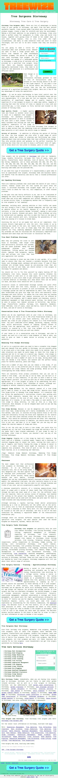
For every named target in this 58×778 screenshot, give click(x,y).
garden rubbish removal (10, 692)
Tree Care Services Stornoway (17, 647)
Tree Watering (31, 727)
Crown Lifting (46, 738)
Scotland (23, 557)
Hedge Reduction (23, 733)
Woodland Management (29, 731)
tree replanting (20, 553)
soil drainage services (45, 687)
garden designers (17, 689)
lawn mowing (15, 690)
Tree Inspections (37, 733)
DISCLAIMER (53, 12)
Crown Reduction (31, 729)
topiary (33, 692)
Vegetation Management (15, 727)
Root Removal (11, 733)
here (21, 643)
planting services (46, 689)
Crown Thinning (33, 736)
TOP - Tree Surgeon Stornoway (12, 749)
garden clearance (17, 687)
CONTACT (46, 12)
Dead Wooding (46, 736)
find (7, 629)
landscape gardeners (36, 696)
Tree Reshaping (45, 731)
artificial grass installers (28, 694)
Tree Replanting (14, 740)
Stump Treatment (8, 734)
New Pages (8, 763)
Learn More (30, 777)
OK (37, 777)
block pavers (29, 698)
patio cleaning (38, 690)
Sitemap (2, 763)
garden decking (7, 698)
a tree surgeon (38, 683)
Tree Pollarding (45, 727)
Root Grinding (16, 729)
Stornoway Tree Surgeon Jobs (12, 720)
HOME (32, 12)
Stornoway (32, 156)
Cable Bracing (14, 731)
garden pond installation (43, 685)
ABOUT (41, 12)
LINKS (36, 12)
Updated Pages (15, 763)
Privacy (55, 763)
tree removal (19, 530)
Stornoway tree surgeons (24, 528)
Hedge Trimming (44, 734)
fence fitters (51, 698)
